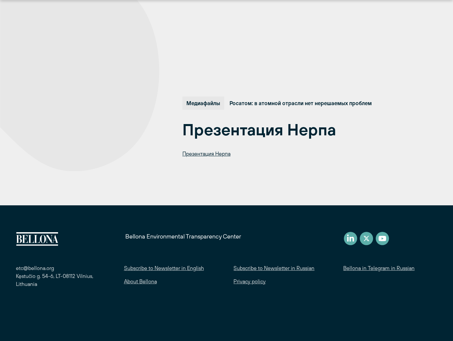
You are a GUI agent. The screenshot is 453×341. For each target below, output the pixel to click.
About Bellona (140, 281)
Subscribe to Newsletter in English (164, 268)
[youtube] (382, 238)
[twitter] (366, 238)
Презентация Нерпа (206, 154)
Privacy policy (249, 281)
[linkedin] (350, 238)
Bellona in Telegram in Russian (379, 268)
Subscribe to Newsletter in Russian (273, 268)
